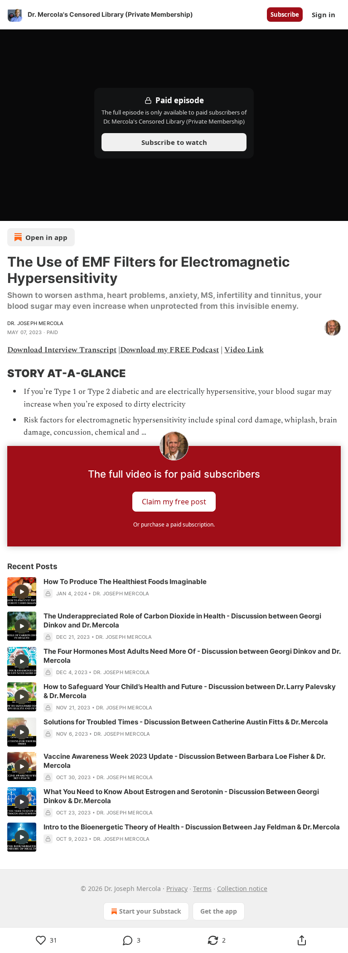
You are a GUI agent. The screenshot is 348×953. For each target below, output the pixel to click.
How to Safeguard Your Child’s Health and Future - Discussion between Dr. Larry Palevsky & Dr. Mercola (190, 691)
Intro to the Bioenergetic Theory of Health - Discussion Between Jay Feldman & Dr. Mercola (192, 827)
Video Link (244, 350)
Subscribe (285, 14)
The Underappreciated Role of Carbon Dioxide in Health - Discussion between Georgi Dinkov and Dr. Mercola (182, 620)
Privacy (177, 888)
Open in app (46, 237)
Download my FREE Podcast (169, 350)
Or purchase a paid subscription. (174, 524)
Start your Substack (150, 911)
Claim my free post (174, 502)
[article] (174, 591)
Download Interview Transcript (61, 350)
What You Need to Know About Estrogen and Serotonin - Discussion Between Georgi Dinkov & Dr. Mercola (181, 796)
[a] (21, 591)
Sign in (323, 14)
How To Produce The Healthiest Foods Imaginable (125, 581)
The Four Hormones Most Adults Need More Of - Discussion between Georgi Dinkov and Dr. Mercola (192, 656)
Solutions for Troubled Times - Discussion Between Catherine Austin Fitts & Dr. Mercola (186, 722)
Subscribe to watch (174, 142)
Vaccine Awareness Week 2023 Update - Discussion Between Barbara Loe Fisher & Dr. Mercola (184, 761)
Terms (202, 888)
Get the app (218, 911)
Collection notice (242, 888)
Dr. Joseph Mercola (35, 323)
